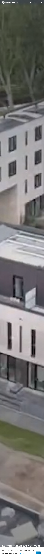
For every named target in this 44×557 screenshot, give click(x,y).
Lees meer (21, 553)
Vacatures (32, 2)
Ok (38, 553)
